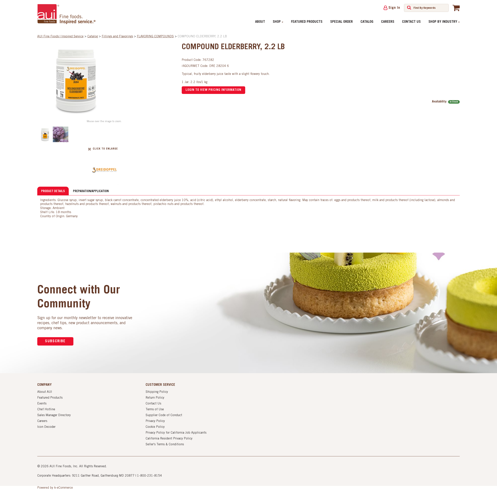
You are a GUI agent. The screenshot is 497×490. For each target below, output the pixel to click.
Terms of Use (155, 409)
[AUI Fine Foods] (66, 14)
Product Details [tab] (53, 191)
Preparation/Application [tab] (91, 191)
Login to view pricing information (213, 90)
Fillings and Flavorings (117, 36)
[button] (456, 8)
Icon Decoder (46, 427)
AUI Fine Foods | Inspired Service (60, 36)
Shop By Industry (442, 22)
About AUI (44, 392)
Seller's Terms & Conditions (165, 444)
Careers (387, 22)
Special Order (341, 22)
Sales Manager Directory (54, 415)
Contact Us (411, 22)
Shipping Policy (157, 392)
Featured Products (306, 22)
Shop (277, 22)
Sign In (394, 8)
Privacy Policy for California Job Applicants (176, 432)
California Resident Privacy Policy (169, 438)
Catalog (367, 22)
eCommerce (65, 487)
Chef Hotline (46, 409)
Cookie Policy (155, 427)
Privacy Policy (155, 421)
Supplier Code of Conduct (164, 415)
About (260, 22)
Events (41, 403)
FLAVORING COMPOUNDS (155, 36)
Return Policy (155, 397)
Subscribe (55, 341)
